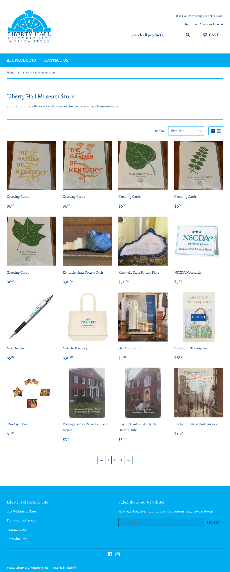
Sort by (159, 131)
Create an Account (211, 24)
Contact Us (56, 60)
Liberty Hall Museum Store (32, 568)
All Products (21, 60)
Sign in (188, 24)
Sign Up (213, 522)
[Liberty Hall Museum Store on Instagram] (117, 554)
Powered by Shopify (64, 568)
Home (10, 72)
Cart (213, 35)
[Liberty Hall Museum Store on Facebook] (110, 554)
